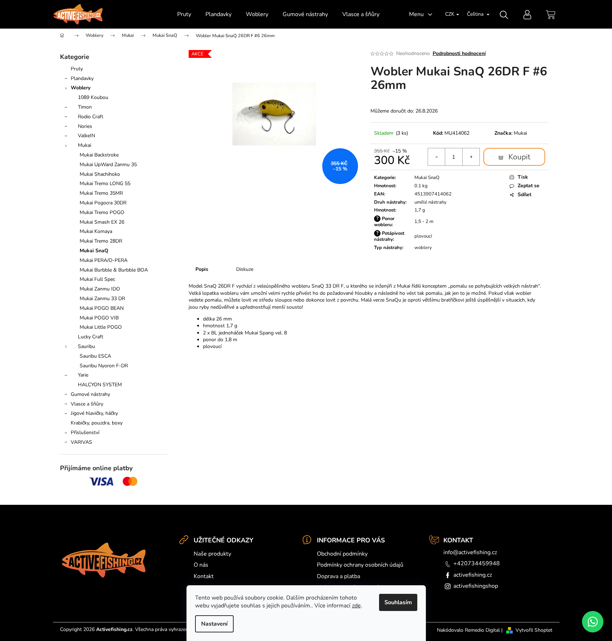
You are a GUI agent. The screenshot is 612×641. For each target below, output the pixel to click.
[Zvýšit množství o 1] (470, 156)
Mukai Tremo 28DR (101, 241)
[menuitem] (184, 14)
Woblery (80, 87)
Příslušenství (85, 432)
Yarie (83, 375)
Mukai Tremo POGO (102, 212)
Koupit (519, 157)
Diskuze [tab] (244, 269)
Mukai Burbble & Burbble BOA (114, 270)
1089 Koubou (93, 97)
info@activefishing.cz (470, 552)
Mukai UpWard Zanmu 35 (108, 164)
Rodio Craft (90, 116)
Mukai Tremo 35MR (101, 193)
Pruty (77, 68)
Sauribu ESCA (95, 356)
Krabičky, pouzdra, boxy (97, 422)
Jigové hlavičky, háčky (94, 413)
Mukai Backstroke (99, 154)
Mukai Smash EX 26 (102, 222)
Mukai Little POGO (101, 327)
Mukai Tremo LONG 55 (105, 183)
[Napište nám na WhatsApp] (592, 621)
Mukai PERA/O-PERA (104, 260)
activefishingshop (475, 586)
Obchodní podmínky (342, 554)
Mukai (84, 145)
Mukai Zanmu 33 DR (102, 298)
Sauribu (86, 346)
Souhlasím (398, 602)
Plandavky (82, 78)
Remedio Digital (482, 630)
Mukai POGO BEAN (102, 308)
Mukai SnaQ (94, 250)
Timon (85, 107)
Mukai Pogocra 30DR (103, 202)
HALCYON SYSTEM (100, 384)
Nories (85, 126)
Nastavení (214, 624)
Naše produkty (212, 554)
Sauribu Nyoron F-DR (104, 365)
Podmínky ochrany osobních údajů (360, 565)
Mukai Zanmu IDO (100, 288)
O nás (201, 565)
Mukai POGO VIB (99, 317)
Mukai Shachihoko (100, 174)
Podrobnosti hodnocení (459, 53)
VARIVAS (81, 442)
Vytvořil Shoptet (534, 630)
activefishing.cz (472, 575)
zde (356, 606)
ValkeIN (86, 135)
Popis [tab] (201, 269)
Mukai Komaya (96, 231)
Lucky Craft (90, 336)
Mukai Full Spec (97, 279)
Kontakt (204, 576)
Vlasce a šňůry (87, 404)
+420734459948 (476, 563)
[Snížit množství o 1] (436, 156)
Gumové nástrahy (90, 394)
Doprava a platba (338, 576)
